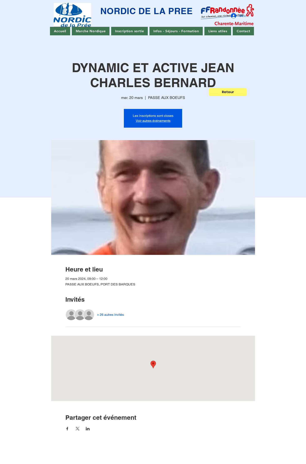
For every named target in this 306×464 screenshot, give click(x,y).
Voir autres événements (153, 121)
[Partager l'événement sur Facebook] (67, 428)
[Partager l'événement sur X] (78, 428)
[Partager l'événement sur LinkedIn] (88, 428)
